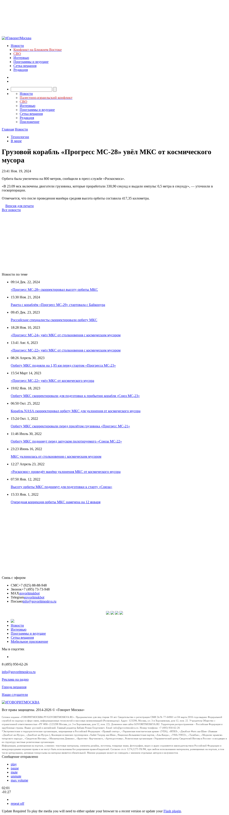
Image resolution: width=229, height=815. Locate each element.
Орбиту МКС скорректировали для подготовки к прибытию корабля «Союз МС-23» (75, 396)
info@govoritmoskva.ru (39, 601)
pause (15, 768)
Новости (17, 46)
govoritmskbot (29, 593)
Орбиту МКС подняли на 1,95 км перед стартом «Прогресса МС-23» (63, 365)
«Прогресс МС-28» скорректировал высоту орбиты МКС (54, 289)
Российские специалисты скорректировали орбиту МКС (54, 320)
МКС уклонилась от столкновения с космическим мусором (56, 456)
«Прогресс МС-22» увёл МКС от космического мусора (52, 381)
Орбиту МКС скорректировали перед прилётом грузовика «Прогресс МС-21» (70, 426)
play (14, 764)
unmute (16, 776)
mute (14, 772)
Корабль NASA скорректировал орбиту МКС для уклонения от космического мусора (75, 411)
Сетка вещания (24, 66)
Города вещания (14, 687)
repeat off (17, 803)
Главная (8, 129)
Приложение (29, 122)
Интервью (21, 58)
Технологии (20, 137)
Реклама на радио (15, 679)
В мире (16, 141)
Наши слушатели (15, 694)
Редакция (20, 70)
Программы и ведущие (31, 62)
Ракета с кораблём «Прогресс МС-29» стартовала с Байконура (58, 305)
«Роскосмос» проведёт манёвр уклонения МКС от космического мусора (66, 472)
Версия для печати (19, 206)
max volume (19, 780)
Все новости (11, 210)
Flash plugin (172, 811)
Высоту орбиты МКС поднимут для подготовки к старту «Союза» (61, 487)
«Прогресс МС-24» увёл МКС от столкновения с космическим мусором (66, 335)
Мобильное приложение (29, 641)
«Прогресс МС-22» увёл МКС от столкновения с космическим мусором (66, 350)
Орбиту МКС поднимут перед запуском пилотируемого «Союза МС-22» (66, 441)
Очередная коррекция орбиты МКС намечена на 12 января (55, 502)
